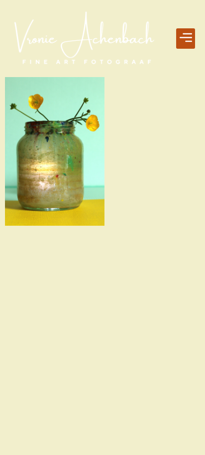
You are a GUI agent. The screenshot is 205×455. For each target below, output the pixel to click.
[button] (185, 38)
